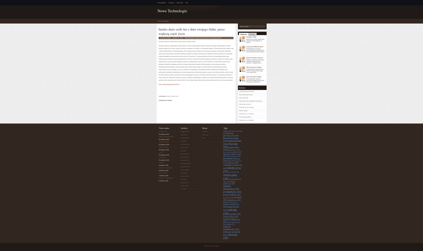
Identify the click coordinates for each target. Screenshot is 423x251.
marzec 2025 (184, 186)
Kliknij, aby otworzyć (245, 104)
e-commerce (235, 152)
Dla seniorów (163, 173)
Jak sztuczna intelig (253, 67)
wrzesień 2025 (185, 167)
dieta (230, 150)
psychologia (228, 198)
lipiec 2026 (184, 135)
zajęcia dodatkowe (231, 228)
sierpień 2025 (185, 170)
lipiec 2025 (184, 173)
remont (226, 202)
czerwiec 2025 (185, 176)
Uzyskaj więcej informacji (246, 91)
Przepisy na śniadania (166, 168)
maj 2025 (183, 179)
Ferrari (161, 152)
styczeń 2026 (185, 154)
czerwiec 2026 (185, 138)
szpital (235, 214)
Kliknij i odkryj (243, 110)
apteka (227, 131)
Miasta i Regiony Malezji (166, 137)
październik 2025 (186, 163)
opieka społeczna (229, 183)
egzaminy (228, 154)
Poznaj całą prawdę (245, 117)
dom (237, 150)
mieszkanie (234, 172)
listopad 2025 (185, 160)
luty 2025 (183, 189)
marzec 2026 (184, 147)
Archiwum (171, 3)
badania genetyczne (230, 134)
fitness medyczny (233, 156)
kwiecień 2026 (185, 144)
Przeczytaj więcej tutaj (245, 94)
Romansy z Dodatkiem (166, 178)
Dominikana (162, 157)
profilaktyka (232, 192)
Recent (252, 34)
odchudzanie (235, 179)
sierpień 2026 (185, 131)
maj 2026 (183, 141)
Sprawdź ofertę (243, 98)
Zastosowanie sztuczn (254, 58)
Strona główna (162, 3)
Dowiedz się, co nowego (246, 107)
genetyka (230, 158)
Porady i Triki (251, 37)
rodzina (234, 202)
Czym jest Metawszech (254, 47)
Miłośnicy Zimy (163, 147)
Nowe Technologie (172, 10)
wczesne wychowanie (230, 218)
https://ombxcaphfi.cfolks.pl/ (171, 84)
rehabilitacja (234, 200)
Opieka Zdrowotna (231, 187)
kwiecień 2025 (185, 182)
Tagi (186, 3)
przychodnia (232, 194)
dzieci (226, 152)
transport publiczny (230, 216)
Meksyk (161, 162)
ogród (226, 182)
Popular (243, 34)
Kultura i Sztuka (164, 142)
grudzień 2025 (185, 157)
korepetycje (232, 163)
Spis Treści (180, 3)
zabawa (230, 224)
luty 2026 (183, 151)
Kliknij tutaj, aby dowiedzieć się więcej (250, 101)
